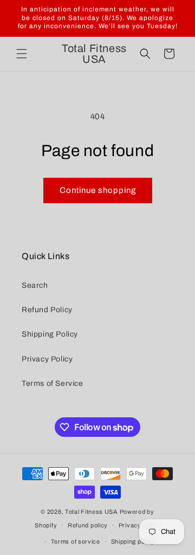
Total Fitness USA (91, 511)
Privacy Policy (47, 359)
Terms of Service (52, 383)
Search (35, 285)
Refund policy (88, 525)
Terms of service (75, 541)
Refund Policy (47, 310)
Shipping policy (133, 541)
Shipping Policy (50, 334)
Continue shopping (98, 190)
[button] (22, 54)
